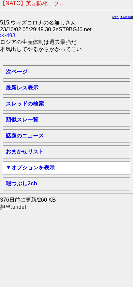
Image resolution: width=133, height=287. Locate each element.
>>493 (7, 35)
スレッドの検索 (25, 103)
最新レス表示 (22, 87)
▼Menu (126, 17)
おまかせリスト (25, 151)
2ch (116, 17)
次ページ (17, 71)
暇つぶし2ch (21, 183)
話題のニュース (25, 135)
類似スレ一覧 (22, 119)
